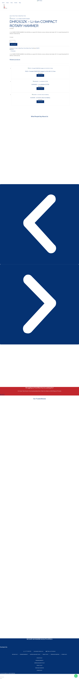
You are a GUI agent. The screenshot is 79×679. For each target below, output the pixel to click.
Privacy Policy (45, 654)
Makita (27, 48)
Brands (15, 2)
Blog (20, 2)
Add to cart (13, 44)
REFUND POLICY (15, 654)
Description (13, 51)
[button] (10, 17)
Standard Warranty (24, 654)
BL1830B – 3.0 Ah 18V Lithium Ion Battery (40, 97)
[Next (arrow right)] (1, 678)
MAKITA (37, 48)
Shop (12, 2)
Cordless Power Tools (22, 15)
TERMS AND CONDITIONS (55, 654)
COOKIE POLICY (64, 654)
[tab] (40, 51)
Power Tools (15, 15)
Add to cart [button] (40, 75)
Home (3, 2)
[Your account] (3, 6)
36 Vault (15, 48)
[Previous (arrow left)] (0, 678)
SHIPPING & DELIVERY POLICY (35, 654)
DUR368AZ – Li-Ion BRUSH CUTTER (40, 84)
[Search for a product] (3, 4)
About (7, 2)
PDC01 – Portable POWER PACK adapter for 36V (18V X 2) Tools (40, 71)
